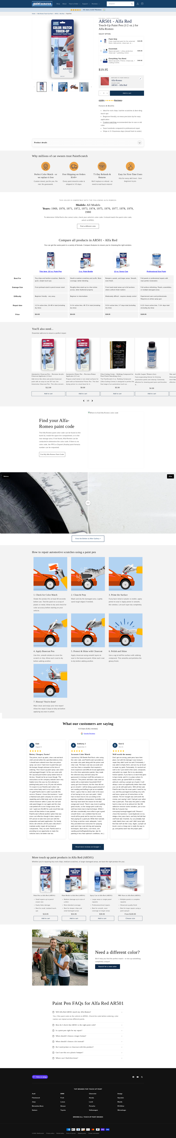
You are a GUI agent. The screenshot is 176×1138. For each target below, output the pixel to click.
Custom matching (110, 122)
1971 (69, 208)
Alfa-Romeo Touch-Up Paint (45, 13)
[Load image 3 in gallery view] (63, 87)
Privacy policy (50, 1133)
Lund (91, 1102)
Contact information (93, 1133)
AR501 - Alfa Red (59, 13)
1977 (115, 208)
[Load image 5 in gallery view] (84, 87)
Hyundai (121, 1098)
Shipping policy (82, 1133)
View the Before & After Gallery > (88, 538)
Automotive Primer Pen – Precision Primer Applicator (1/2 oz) (81, 375)
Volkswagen (93, 1110)
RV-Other (121, 1106)
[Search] (132, 4)
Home (33, 13)
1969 (54, 208)
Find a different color (88, 226)
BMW (62, 1093)
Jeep (34, 1102)
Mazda (120, 1102)
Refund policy (60, 1133)
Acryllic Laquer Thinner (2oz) (145, 374)
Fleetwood (36, 1098)
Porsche (92, 1106)
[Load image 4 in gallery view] (73, 87)
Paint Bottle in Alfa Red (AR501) (73, 895)
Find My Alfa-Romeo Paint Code (52, 454)
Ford (62, 1098)
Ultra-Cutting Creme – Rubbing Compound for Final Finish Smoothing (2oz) (117, 375)
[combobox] (120, 4)
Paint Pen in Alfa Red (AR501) (44, 895)
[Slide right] (91, 87)
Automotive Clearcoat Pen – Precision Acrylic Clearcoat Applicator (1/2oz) (48, 375)
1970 (62, 208)
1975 (100, 208)
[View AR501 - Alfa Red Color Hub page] (105, 81)
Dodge (120, 1093)
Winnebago (122, 1110)
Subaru (34, 1110)
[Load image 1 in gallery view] (41, 87)
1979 (130, 208)
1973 (84, 208)
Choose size (130, 918)
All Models (93, 204)
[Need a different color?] (60, 957)
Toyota (63, 1110)
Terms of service (71, 1133)
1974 (92, 208)
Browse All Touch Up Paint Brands (88, 1117)
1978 (122, 208)
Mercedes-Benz (37, 1106)
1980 (88, 212)
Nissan (63, 1106)
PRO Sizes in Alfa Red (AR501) (129, 895)
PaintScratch (40, 1133)
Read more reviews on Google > (88, 847)
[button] (74, 4)
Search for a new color (107, 966)
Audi (33, 1093)
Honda (91, 1098)
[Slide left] (34, 87)
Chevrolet (92, 1093)
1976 (107, 208)
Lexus (62, 1102)
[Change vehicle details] (140, 78)
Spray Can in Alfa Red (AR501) (101, 895)
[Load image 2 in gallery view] (52, 87)
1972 (77, 208)
